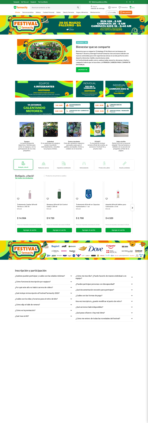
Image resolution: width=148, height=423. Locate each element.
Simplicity (33, 2)
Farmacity (16, 2)
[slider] (74, 2)
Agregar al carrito (29, 230)
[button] (127, 2)
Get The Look (24, 2)
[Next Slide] (132, 207)
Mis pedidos (127, 12)
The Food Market (43, 2)
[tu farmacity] (112, 12)
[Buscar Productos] (78, 7)
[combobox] (55, 7)
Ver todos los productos (24, 178)
